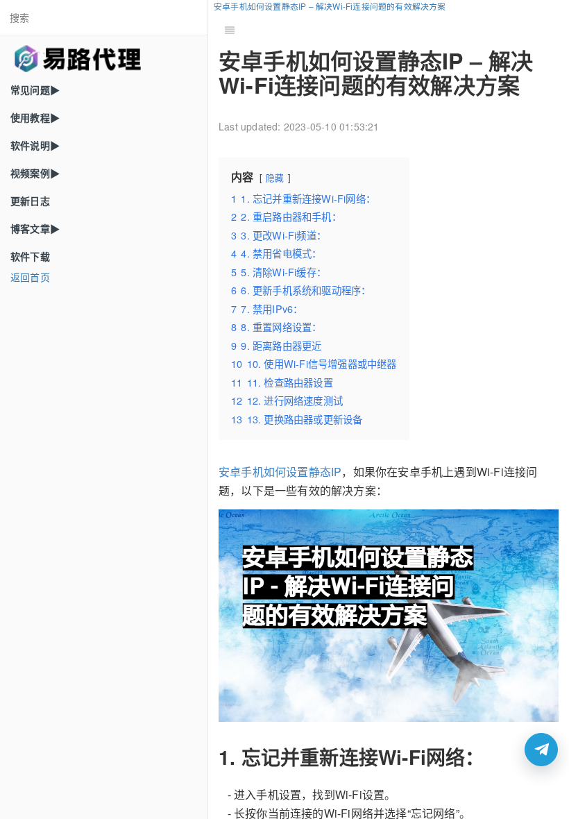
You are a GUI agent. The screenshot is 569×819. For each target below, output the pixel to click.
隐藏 (275, 177)
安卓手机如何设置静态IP (280, 472)
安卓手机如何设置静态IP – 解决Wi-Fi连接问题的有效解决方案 (330, 6)
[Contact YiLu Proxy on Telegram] (541, 749)
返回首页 (30, 277)
